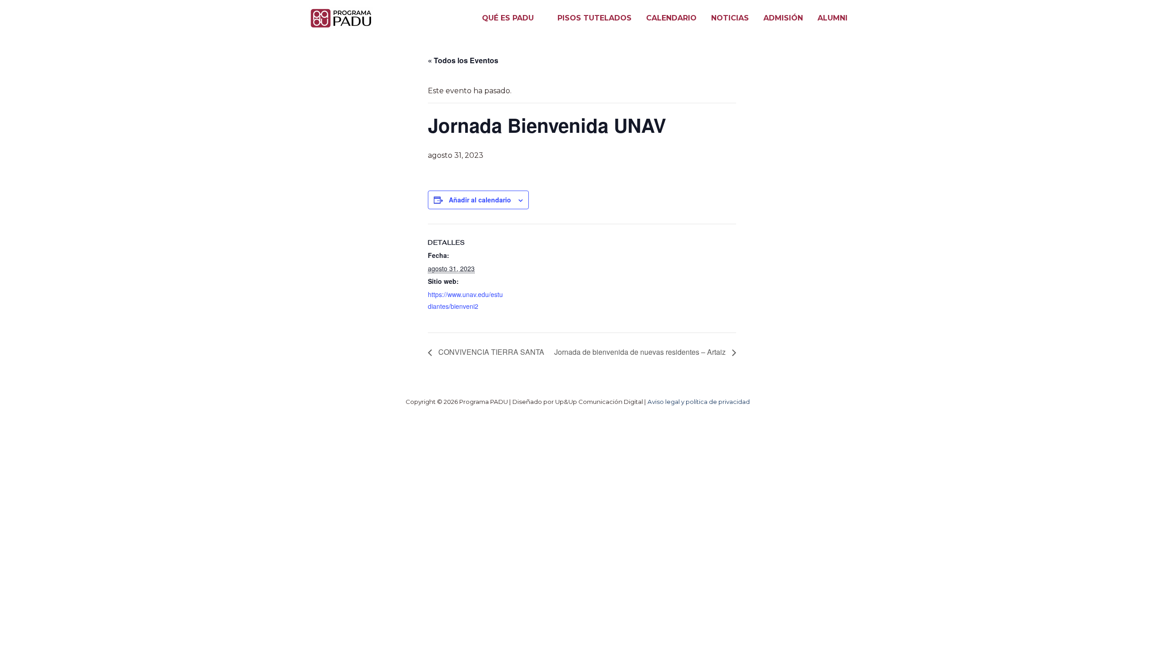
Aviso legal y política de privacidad (698, 401)
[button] (538, 18)
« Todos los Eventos (463, 60)
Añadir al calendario (480, 199)
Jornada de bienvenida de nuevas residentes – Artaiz (641, 352)
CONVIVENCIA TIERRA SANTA (490, 352)
